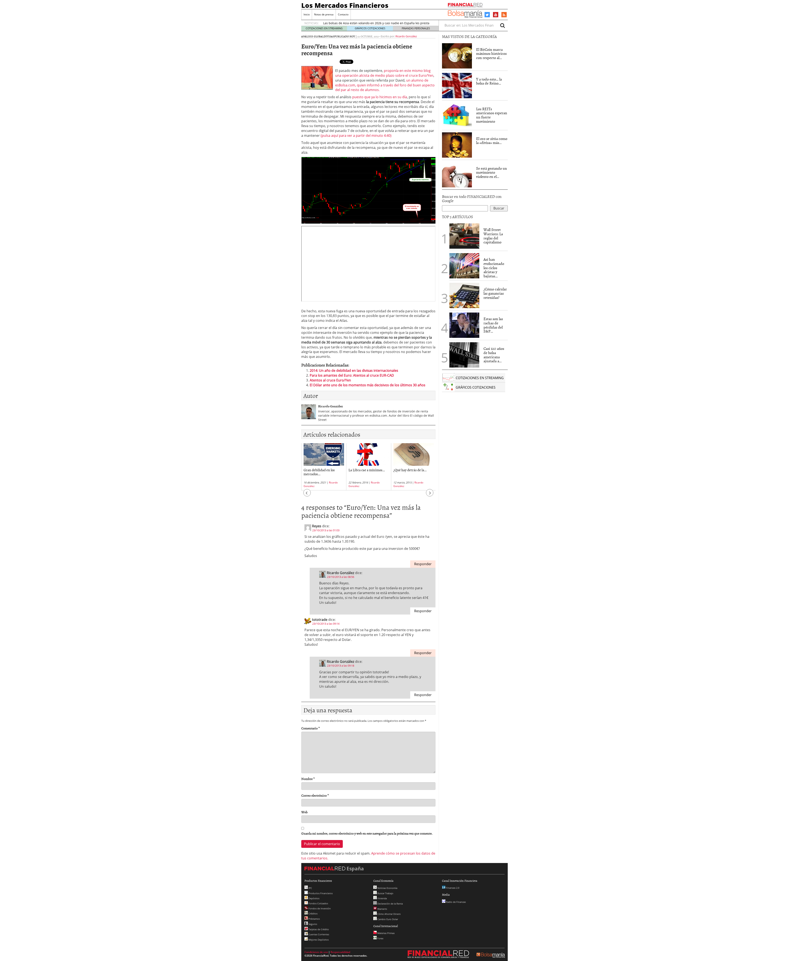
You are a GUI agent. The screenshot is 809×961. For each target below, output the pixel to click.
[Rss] (504, 15)
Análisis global (312, 36)
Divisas (329, 36)
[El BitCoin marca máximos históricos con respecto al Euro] (457, 55)
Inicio (307, 14)
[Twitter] (487, 14)
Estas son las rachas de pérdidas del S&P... (493, 325)
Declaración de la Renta (390, 903)
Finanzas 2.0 (452, 887)
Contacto (343, 14)
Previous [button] (307, 495)
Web (304, 812)
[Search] (502, 25)
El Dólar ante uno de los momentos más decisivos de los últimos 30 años (367, 385)
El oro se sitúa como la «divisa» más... (491, 141)
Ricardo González (406, 36)
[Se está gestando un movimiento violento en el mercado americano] (457, 174)
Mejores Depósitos (318, 939)
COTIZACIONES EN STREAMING (324, 28)
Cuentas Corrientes (318, 934)
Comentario (310, 728)
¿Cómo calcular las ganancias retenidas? (495, 293)
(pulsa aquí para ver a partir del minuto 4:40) (355, 135)
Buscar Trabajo (385, 893)
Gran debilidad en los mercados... (319, 471)
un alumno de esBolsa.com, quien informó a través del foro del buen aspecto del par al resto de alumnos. (385, 85)
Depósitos (313, 898)
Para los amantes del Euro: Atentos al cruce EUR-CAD (352, 375)
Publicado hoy (344, 36)
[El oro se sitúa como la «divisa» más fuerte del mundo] (457, 145)
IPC (310, 888)
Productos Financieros (320, 893)
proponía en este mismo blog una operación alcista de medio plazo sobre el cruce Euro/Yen (384, 73)
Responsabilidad (340, 952)
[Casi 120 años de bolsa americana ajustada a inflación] (464, 355)
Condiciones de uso (316, 952)
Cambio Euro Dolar (387, 919)
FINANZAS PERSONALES (416, 28)
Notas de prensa (324, 14)
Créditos (312, 913)
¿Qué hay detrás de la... (410, 469)
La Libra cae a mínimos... (366, 469)
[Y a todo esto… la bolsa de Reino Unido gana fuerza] (457, 85)
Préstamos (314, 918)
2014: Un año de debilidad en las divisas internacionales (354, 370)
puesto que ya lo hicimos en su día (379, 97)
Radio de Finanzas (455, 901)
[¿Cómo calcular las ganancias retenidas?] (464, 295)
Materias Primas (386, 933)
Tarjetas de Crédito (318, 929)
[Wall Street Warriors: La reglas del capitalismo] (464, 235)
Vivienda (382, 898)
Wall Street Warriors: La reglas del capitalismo (493, 236)
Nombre (308, 778)
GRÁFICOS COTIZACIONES (370, 28)
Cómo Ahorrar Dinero (389, 913)
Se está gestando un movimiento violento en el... (491, 172)
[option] (377, 24)
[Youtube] (495, 14)
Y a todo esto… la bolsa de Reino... (489, 81)
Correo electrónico (315, 795)
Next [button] (429, 495)
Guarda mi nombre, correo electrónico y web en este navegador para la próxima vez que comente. (367, 833)
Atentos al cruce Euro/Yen (330, 380)
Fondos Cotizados (318, 903)
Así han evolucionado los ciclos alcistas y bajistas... (494, 267)
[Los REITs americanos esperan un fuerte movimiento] (457, 115)
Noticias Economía (387, 888)
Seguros (312, 924)
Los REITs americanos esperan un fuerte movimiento (491, 115)
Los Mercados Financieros (344, 5)
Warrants (382, 908)
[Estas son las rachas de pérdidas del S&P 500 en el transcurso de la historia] (464, 325)
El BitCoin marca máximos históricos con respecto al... (491, 54)
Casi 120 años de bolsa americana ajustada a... (494, 355)
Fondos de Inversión (319, 908)
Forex (380, 938)
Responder (423, 564)
